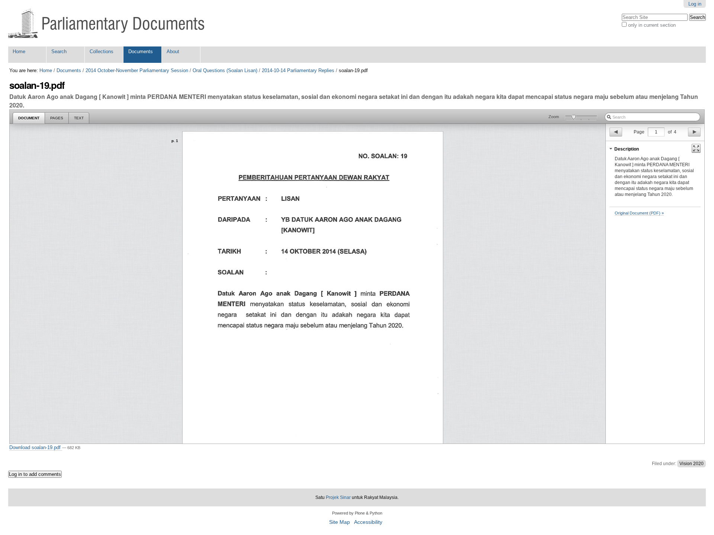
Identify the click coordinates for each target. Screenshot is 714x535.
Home (19, 51)
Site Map (339, 522)
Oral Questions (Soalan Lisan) (225, 70)
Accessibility (368, 522)
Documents (140, 51)
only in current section (652, 25)
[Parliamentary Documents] (106, 23)
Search (59, 51)
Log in (694, 4)
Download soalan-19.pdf (35, 447)
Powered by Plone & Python (357, 513)
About (173, 51)
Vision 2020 (691, 463)
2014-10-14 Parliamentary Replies (298, 70)
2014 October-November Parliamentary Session (137, 70)
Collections (101, 51)
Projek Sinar (338, 497)
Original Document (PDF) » (639, 213)
